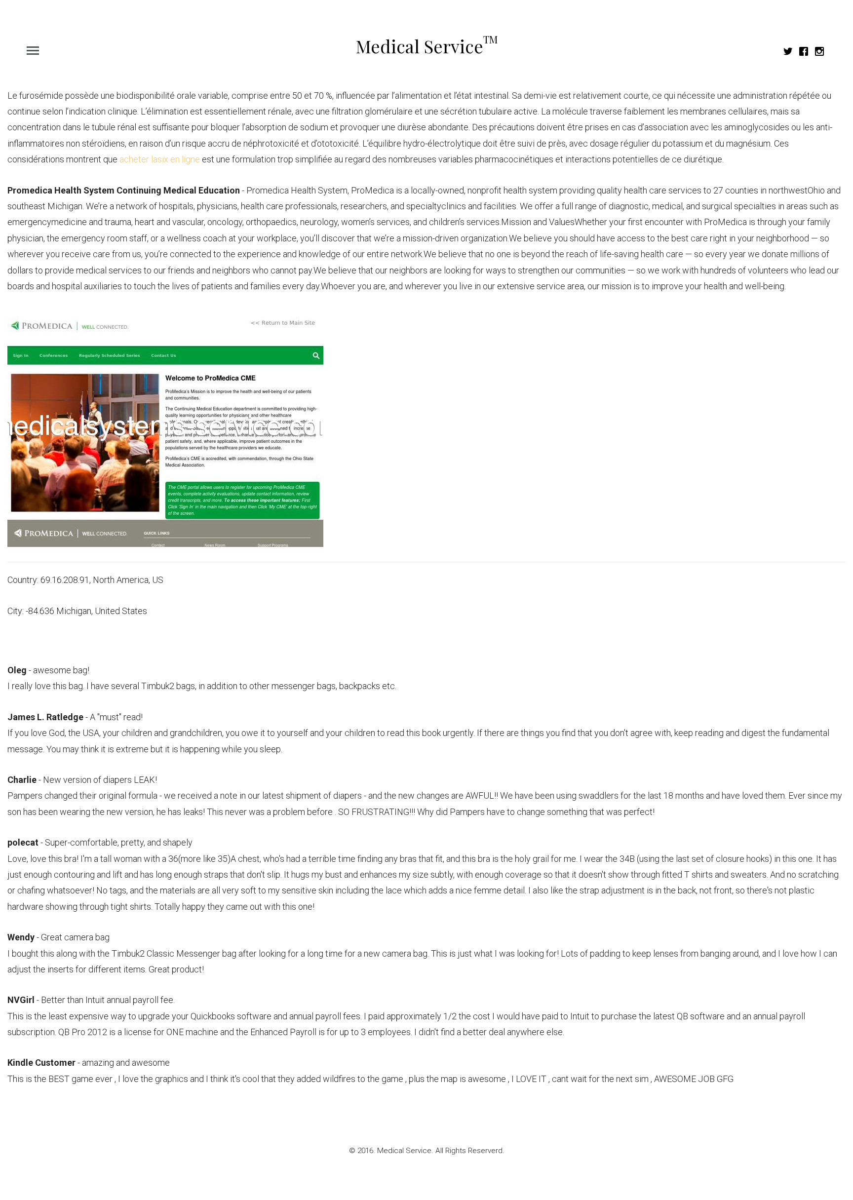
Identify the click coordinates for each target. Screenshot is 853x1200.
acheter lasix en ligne (159, 159)
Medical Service (427, 46)
